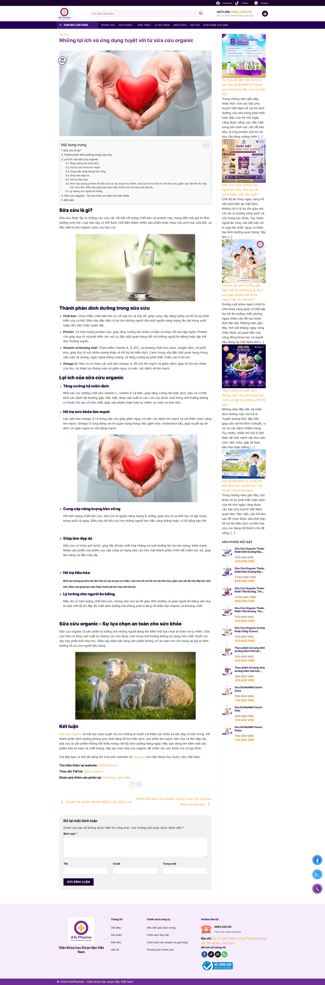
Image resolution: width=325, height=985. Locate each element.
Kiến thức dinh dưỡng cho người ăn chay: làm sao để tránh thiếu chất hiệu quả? (240, 189)
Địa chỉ (195, 25)
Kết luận (69, 200)
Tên (65, 863)
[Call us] (224, 954)
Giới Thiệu (144, 25)
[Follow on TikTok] (211, 954)
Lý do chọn (162, 25)
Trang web (169, 863)
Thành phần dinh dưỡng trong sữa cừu (88, 154)
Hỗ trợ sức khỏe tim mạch (85, 167)
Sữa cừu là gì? (72, 150)
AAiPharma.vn (108, 765)
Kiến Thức (180, 25)
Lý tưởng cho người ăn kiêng (86, 191)
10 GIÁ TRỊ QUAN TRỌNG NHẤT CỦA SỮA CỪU (98, 802)
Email (116, 863)
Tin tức (64, 34)
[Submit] (201, 13)
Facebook (227, 3)
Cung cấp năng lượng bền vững (88, 171)
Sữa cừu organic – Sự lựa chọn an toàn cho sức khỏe (96, 195)
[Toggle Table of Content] (204, 145)
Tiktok (245, 3)
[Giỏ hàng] (265, 14)
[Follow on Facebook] (204, 954)
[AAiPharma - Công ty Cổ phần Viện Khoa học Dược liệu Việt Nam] (71, 13)
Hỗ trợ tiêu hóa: (79, 179)
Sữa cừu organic (70, 734)
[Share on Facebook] (132, 784)
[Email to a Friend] (139, 784)
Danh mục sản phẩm (117, 777)
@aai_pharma (93, 771)
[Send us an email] (218, 954)
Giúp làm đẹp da (79, 175)
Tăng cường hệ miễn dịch (84, 163)
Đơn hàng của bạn (215, 25)
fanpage (138, 757)
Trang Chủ (108, 25)
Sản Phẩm (125, 25)
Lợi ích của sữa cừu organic (81, 159)
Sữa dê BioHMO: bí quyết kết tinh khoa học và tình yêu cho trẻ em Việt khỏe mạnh (242, 485)
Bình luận (70, 833)
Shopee (264, 3)
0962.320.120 (241, 12)
